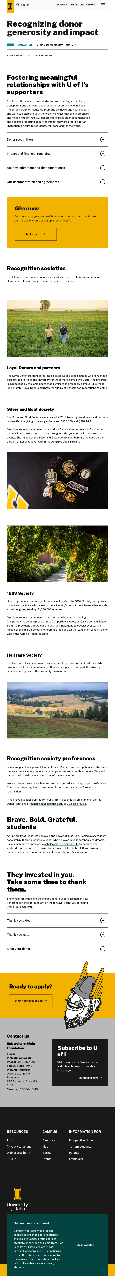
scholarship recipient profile (61, 843)
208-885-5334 (76, 803)
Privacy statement (19, 1146)
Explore (62, 4)
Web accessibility (18, 1152)
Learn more (60, 671)
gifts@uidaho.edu (19, 1057)
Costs (74, 4)
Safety (46, 1152)
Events (46, 1159)
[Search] (18, 4)
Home (10, 56)
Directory (48, 1140)
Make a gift (33, 234)
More (71, 45)
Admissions (87, 4)
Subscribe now (88, 1078)
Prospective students (83, 1140)
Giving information (50, 45)
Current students (80, 1146)
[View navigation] (103, 5)
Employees (76, 1159)
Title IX (11, 1159)
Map (45, 1146)
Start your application (28, 1000)
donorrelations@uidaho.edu (46, 803)
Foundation (24, 45)
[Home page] (10, 6)
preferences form (50, 787)
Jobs (10, 1140)
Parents (74, 1152)
